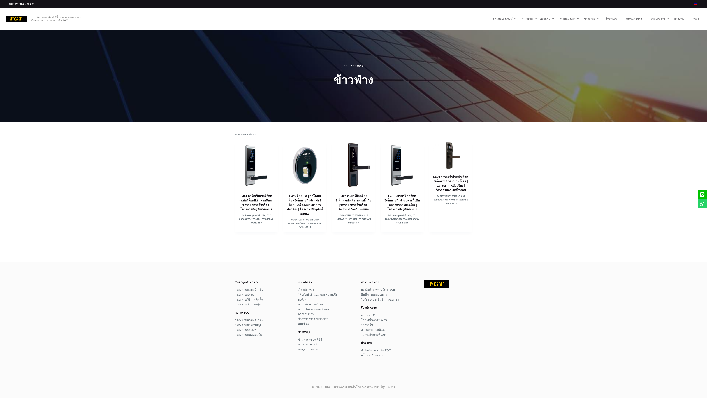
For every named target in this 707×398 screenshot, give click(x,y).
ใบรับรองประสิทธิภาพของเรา (380, 299)
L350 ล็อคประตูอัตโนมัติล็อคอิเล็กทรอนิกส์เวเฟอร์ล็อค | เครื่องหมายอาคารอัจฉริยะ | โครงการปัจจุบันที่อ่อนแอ (305, 204)
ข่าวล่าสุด (589, 18)
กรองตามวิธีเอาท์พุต (248, 304)
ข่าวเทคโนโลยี (307, 344)
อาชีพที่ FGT (369, 315)
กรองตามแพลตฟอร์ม (248, 334)
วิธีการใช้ (367, 325)
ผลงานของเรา (634, 18)
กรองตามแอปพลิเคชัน (249, 289)
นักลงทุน (679, 18)
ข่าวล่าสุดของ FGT (310, 339)
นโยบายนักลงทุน (372, 355)
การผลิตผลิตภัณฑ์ (502, 18)
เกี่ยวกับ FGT (306, 289)
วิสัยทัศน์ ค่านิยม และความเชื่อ (318, 294)
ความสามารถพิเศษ (373, 329)
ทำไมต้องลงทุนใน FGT (376, 350)
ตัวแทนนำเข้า (567, 18)
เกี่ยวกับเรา (610, 18)
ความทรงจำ (306, 314)
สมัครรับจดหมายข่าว (21, 4)
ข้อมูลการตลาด (308, 349)
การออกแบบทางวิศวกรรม (535, 18)
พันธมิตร (303, 324)
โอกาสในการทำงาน (374, 320)
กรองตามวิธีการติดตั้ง (249, 299)
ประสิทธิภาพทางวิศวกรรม (378, 289)
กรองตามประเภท (246, 294)
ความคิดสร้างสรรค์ (310, 304)
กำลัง (696, 18)
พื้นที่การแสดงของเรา (375, 294)
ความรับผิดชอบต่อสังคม (313, 309)
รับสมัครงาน (658, 18)
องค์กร (302, 299)
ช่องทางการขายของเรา (313, 319)
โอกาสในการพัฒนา (374, 334)
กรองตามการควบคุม (248, 325)
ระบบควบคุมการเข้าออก (253, 215)
